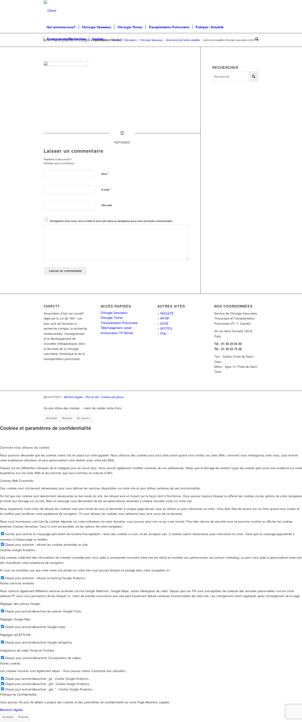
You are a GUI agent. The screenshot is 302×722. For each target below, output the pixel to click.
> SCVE (163, 323)
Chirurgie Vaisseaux (114, 312)
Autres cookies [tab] (10, 663)
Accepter (51, 418)
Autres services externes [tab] (17, 583)
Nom (105, 173)
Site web (106, 205)
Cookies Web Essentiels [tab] (17, 480)
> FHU (161, 333)
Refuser (67, 418)
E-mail (106, 189)
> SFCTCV (164, 328)
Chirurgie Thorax (112, 317)
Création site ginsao (112, 397)
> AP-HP (163, 318)
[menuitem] (61, 27)
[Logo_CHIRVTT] (50, 10)
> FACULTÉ (165, 313)
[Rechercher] (255, 39)
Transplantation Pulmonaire (119, 322)
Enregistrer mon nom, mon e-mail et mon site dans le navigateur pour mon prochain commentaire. (111, 221)
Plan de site (92, 397)
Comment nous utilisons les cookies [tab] (25, 447)
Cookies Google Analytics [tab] (17, 550)
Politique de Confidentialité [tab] (18, 694)
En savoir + (84, 418)
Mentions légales (73, 397)
